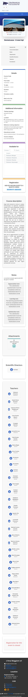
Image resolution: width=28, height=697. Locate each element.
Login (7, 10)
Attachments (12, 54)
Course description (14, 49)
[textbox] (19, 150)
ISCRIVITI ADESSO (14, 190)
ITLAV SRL (10, 693)
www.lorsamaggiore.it (11, 668)
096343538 (8, 665)
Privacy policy (9, 684)
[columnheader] (15, 153)
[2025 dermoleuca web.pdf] (14, 346)
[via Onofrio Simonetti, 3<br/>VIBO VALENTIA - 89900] (4, 676)
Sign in (3, 10)
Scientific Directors (14, 56)
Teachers (12, 59)
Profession (6, 150)
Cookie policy (9, 685)
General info (12, 47)
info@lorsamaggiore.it (11, 666)
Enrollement (12, 61)
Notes (11, 52)
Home (6, 14)
